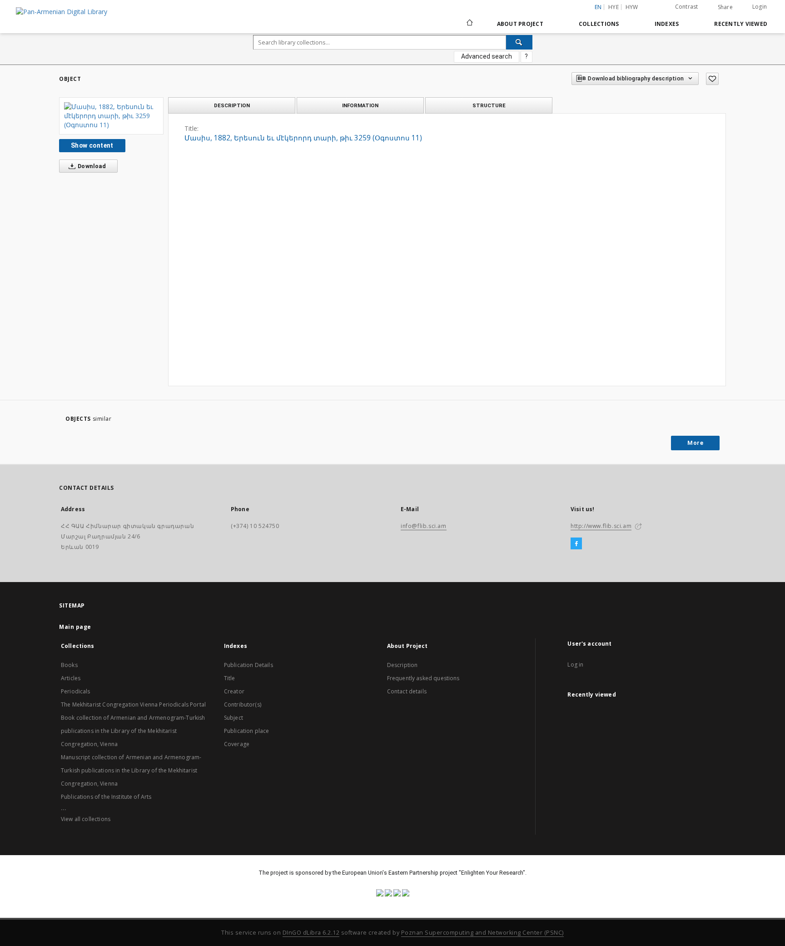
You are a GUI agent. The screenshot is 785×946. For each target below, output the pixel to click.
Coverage (236, 744)
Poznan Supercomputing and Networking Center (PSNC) (482, 932)
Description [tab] (232, 105)
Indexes (667, 24)
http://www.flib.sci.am (601, 526)
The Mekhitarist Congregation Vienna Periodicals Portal (133, 704)
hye (613, 7)
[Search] (519, 42)
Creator (234, 691)
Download (91, 166)
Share (725, 7)
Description (402, 665)
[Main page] (469, 24)
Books (69, 665)
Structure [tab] (489, 105)
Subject (233, 718)
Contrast (686, 6)
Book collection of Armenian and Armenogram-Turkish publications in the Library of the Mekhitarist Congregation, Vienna (133, 731)
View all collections (85, 819)
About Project (520, 24)
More (695, 442)
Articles (70, 678)
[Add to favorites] (712, 79)
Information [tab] (360, 105)
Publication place (246, 731)
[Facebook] (576, 544)
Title (229, 678)
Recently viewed (740, 24)
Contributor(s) (242, 704)
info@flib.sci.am (424, 526)
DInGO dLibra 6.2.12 (311, 932)
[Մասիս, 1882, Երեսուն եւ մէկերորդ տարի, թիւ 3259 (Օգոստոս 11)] (111, 115)
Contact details (407, 691)
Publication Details (248, 665)
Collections (599, 24)
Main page (75, 627)
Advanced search (486, 56)
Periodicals (75, 691)
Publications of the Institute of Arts (106, 797)
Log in (575, 664)
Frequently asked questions (423, 678)
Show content (92, 145)
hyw (632, 7)
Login (759, 6)
